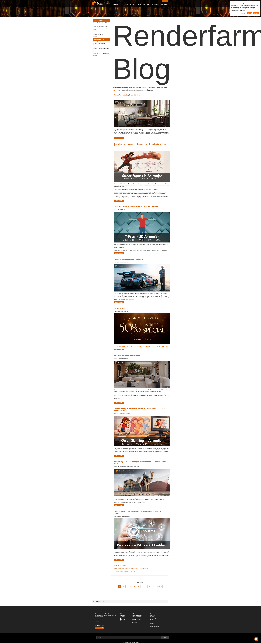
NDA (133, 613)
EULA (133, 620)
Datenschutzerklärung (99, 625)
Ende (160, 586)
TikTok (122, 620)
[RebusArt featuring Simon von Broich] (142, 277)
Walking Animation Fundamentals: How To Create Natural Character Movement (130, 568)
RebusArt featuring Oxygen (119, 576)
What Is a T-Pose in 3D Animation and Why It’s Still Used (136, 207)
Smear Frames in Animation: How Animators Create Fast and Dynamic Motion (101, 28)
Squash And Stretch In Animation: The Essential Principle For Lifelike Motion (129, 574)
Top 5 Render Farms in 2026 (119, 565)
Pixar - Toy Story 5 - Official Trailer (101, 53)
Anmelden (165, 1)
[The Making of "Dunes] (142, 482)
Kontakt (122, 613)
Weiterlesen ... (119, 138)
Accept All (256, 13)
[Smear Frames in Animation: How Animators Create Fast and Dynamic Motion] (142, 166)
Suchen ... (94, 637)
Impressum (134, 622)
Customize (243, 13)
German (151, 1)
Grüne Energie (153, 618)
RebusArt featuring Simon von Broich (128, 259)
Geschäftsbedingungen (137, 615)
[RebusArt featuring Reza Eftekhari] (142, 113)
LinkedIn (123, 618)
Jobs (151, 620)
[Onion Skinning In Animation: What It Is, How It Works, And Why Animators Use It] (142, 431)
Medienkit (152, 615)
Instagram (123, 615)
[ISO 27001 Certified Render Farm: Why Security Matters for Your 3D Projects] (142, 533)
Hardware (152, 616)
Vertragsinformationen (136, 616)
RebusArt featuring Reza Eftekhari (127, 95)
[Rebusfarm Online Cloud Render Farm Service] (100, 3)
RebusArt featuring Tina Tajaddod (127, 355)
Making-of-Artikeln (128, 89)
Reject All (250, 13)
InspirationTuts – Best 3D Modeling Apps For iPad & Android (101, 49)
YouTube (123, 619)
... (130, 586)
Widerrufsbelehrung (136, 618)
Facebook (123, 616)
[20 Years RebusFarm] (142, 328)
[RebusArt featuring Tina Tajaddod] (142, 374)
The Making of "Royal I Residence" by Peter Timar (124, 571)
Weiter (157, 586)
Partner (152, 619)
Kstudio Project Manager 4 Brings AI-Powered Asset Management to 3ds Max (101, 43)
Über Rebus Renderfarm (155, 613)
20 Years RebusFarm (122, 308)
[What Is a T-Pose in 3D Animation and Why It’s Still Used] (142, 227)
